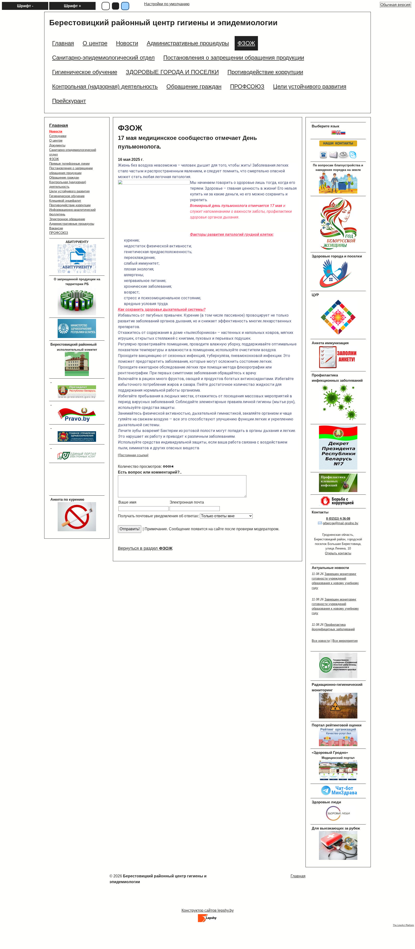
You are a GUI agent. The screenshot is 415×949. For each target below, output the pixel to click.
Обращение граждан (64, 177)
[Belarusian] (333, 133)
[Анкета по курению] (77, 530)
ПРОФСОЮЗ (58, 233)
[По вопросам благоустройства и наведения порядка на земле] (338, 192)
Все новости (321, 641)
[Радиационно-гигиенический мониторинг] (338, 717)
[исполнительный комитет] (77, 375)
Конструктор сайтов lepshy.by (208, 910)
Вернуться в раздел (145, 548)
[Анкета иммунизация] (338, 367)
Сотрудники (57, 136)
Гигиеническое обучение (67, 196)
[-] (77, 397)
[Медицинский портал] (338, 780)
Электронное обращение (67, 219)
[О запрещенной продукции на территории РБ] (77, 314)
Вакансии (56, 228)
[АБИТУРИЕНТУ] (77, 272)
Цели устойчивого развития (69, 191)
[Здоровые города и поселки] (338, 287)
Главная (58, 125)
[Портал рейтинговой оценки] (338, 745)
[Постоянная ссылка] (133, 455)
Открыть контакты (338, 553)
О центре (55, 140)
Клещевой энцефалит (65, 200)
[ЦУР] (338, 335)
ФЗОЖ (54, 159)
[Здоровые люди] (338, 821)
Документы (57, 145)
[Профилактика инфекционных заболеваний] (338, 420)
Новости (55, 131)
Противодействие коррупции (70, 205)
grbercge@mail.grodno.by (340, 523)
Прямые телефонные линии (69, 163)
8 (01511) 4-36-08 (338, 518)
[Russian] (343, 133)
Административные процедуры (71, 223)
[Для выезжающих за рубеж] (338, 859)
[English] (338, 133)
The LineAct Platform (403, 925)
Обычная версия (395, 5)
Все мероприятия (345, 641)
